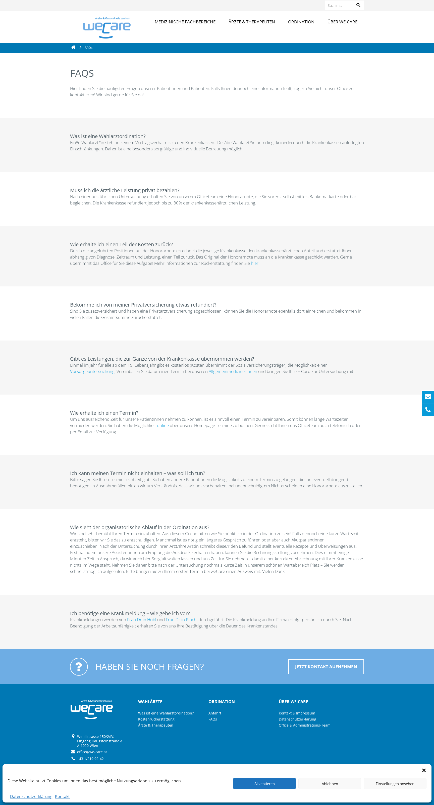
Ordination (301, 22)
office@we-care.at (92, 751)
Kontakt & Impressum (297, 713)
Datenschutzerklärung (31, 796)
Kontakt (62, 796)
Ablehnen (330, 783)
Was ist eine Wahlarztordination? (166, 713)
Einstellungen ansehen (395, 783)
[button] (423, 770)
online (163, 425)
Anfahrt (214, 713)
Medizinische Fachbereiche (185, 22)
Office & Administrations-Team (305, 725)
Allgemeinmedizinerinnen (233, 371)
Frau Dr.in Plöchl (181, 619)
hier (254, 263)
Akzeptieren (264, 783)
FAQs (212, 719)
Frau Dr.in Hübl (142, 619)
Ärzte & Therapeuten (252, 22)
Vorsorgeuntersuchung (92, 371)
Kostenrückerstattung (156, 719)
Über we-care (342, 22)
